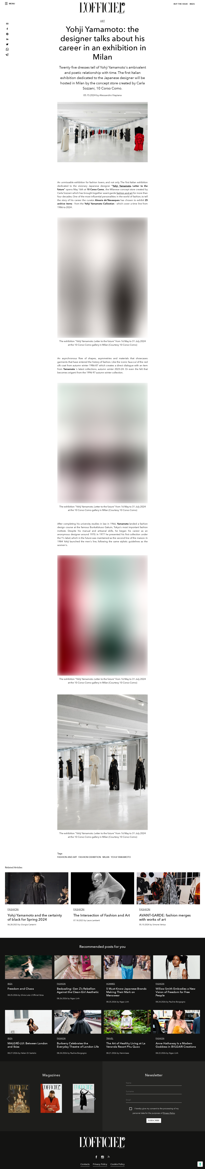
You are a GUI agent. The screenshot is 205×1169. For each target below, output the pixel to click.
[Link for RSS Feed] (108, 1157)
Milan (105, 857)
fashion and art (125, 193)
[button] (94, 1099)
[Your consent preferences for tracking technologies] (200, 1164)
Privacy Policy (169, 1113)
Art (102, 21)
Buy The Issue (181, 4)
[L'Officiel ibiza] (102, 8)
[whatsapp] (7, 49)
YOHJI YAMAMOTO (121, 857)
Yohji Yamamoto (122, 186)
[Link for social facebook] (96, 1157)
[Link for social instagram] (102, 1157)
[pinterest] (7, 34)
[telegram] (7, 55)
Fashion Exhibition (90, 857)
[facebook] (7, 29)
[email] (7, 24)
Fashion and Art (67, 857)
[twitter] (7, 44)
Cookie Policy (117, 1164)
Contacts (85, 1164)
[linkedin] (7, 39)
